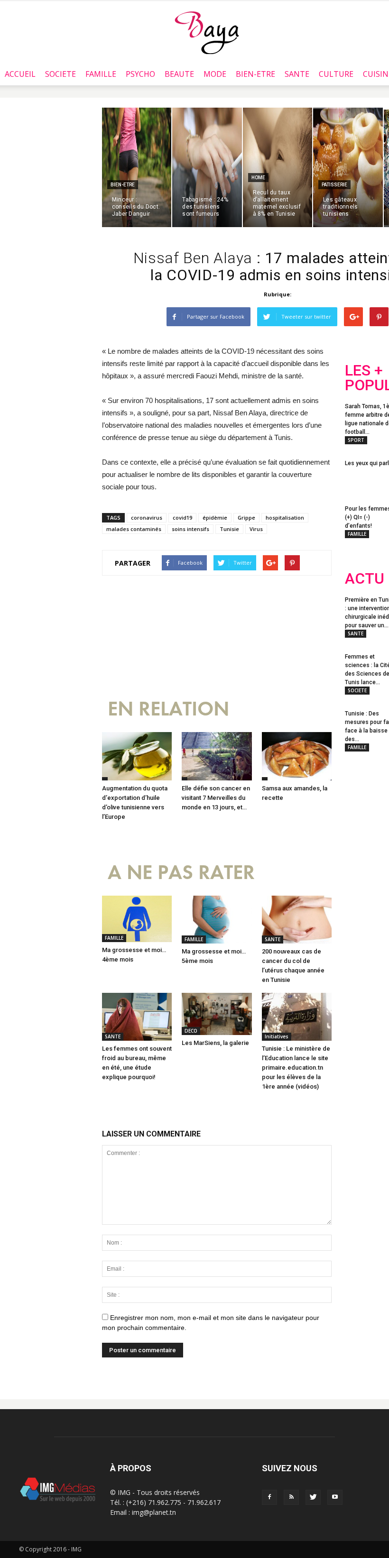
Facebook (362, 823)
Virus (256, 528)
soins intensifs (190, 528)
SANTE (297, 74)
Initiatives (276, 1036)
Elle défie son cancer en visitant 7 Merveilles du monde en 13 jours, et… (216, 798)
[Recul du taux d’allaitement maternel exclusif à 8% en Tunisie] (277, 167)
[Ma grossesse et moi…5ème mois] (216, 920)
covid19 (182, 517)
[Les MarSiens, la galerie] (216, 1014)
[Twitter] (313, 1497)
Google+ (363, 861)
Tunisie (229, 528)
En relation (168, 709)
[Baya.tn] (206, 32)
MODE (215, 74)
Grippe (246, 517)
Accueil (20, 74)
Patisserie (334, 184)
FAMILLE (100, 74)
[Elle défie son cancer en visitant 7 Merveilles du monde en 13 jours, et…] (216, 756)
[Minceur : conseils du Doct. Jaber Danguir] (136, 167)
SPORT (356, 440)
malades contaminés (133, 528)
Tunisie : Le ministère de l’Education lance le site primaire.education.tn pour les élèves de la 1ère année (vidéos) (296, 1067)
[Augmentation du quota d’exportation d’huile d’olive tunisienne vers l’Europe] (137, 756)
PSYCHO (140, 74)
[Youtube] (335, 1497)
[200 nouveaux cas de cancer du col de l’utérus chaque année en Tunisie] (297, 920)
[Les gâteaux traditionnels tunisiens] (347, 167)
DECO (191, 1030)
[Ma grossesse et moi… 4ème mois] (137, 919)
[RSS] (291, 1497)
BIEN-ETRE (255, 74)
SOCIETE (60, 74)
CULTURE (336, 74)
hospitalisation (285, 517)
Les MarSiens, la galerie (215, 1042)
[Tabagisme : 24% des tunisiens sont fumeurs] (206, 167)
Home (258, 177)
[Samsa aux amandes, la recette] (297, 756)
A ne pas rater (181, 873)
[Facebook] (269, 1497)
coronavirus (146, 517)
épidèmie (215, 517)
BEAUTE (179, 74)
